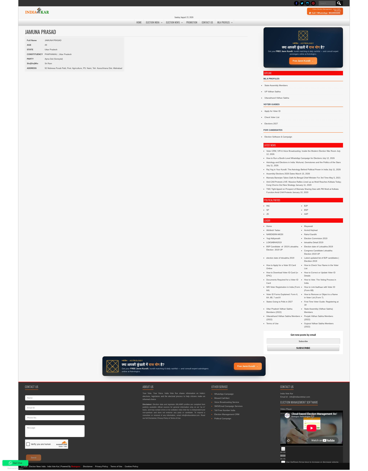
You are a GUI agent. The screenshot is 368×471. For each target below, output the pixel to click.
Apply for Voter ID (272, 111)
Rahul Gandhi (310, 234)
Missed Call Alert (221, 398)
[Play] (283, 449)
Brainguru (75, 466)
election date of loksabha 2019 (280, 258)
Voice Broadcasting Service (226, 402)
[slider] (312, 462)
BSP (306, 210)
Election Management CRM (226, 414)
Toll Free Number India (224, 410)
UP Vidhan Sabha (272, 91)
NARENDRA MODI (274, 234)
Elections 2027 (271, 123)
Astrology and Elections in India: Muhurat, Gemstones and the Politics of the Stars (303, 162)
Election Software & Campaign (278, 137)
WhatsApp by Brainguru (15, 468)
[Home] (37, 13)
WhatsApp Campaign (224, 394)
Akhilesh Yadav (273, 230)
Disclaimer (152, 418)
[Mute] (283, 463)
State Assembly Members (276, 85)
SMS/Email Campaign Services (228, 406)
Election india (152, 22)
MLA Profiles (223, 22)
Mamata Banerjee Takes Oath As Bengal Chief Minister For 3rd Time (297, 178)
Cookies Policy (131, 467)
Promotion (191, 22)
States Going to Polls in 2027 (279, 302)
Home (138, 22)
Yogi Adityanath (273, 238)
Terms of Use (272, 323)
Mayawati (308, 226)
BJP (306, 206)
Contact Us (207, 22)
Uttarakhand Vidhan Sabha (276, 98)
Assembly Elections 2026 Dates (280, 173)
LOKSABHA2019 (274, 242)
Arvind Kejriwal (311, 230)
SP (267, 210)
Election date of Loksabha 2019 (318, 246)
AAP (306, 214)
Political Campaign (222, 418)
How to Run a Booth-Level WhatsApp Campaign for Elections (294, 158)
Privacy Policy (162, 418)
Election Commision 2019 (315, 238)
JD (267, 214)
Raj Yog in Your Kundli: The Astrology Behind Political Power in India (297, 169)
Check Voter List (271, 117)
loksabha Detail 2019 (313, 242)
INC (268, 206)
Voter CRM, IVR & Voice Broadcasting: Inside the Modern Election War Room (301, 151)
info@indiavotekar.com (191, 415)
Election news (173, 22)
